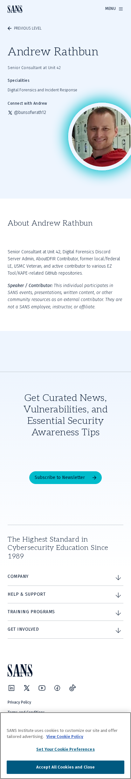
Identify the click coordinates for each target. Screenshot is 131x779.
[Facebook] (57, 688)
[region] (65, 745)
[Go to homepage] (15, 9)
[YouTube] (42, 688)
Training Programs (31, 611)
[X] (27, 688)
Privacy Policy (19, 702)
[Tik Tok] (72, 688)
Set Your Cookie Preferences (65, 749)
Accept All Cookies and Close (65, 767)
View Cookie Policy (64, 736)
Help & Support (26, 594)
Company (18, 576)
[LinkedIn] (11, 688)
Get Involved (23, 629)
